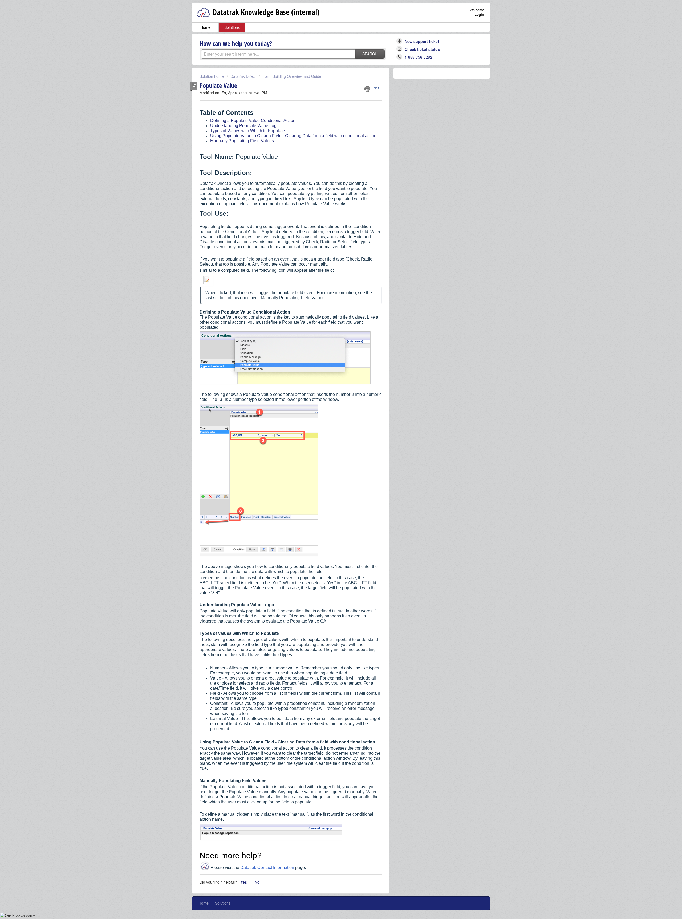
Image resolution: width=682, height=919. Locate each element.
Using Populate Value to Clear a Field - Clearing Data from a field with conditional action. (293, 135)
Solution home (212, 76)
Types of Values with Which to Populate (247, 130)
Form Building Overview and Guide (291, 76)
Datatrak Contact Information (267, 867)
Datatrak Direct (243, 76)
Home (205, 27)
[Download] (331, 402)
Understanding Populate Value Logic (245, 125)
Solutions (232, 27)
